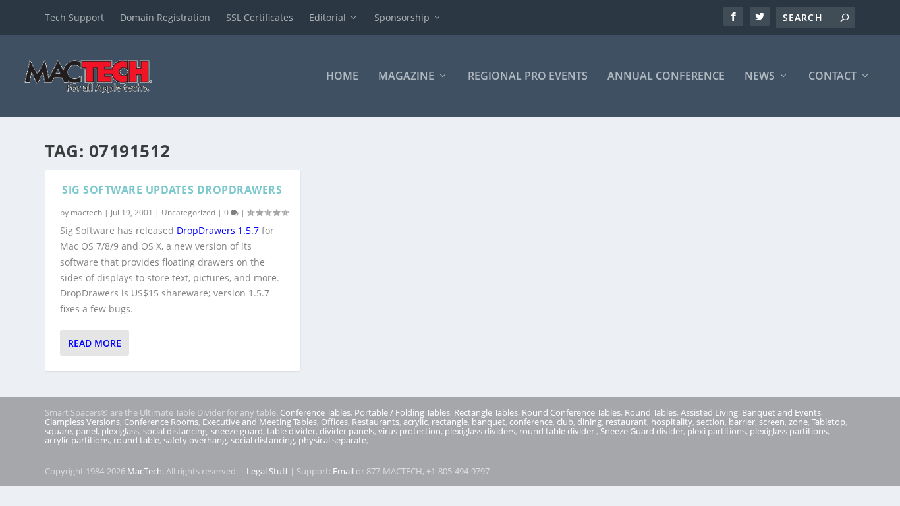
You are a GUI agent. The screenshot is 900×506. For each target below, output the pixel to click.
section (710, 422)
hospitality (671, 422)
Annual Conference (666, 76)
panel (87, 431)
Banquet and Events (781, 412)
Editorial (327, 17)
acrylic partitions (77, 440)
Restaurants (375, 422)
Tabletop (828, 422)
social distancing (175, 431)
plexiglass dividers (480, 431)
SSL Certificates (259, 17)
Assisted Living (709, 412)
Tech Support (74, 17)
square (58, 431)
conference (531, 422)
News (760, 76)
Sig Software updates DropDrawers (172, 190)
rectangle (450, 422)
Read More (94, 343)
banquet (488, 422)
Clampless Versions (82, 422)
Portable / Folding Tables (402, 412)
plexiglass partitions (789, 431)
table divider (291, 431)
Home (342, 76)
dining (589, 422)
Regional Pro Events (528, 76)
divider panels (347, 431)
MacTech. (145, 471)
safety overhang (195, 440)
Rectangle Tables (486, 412)
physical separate (332, 440)
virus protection (409, 431)
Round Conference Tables (571, 412)
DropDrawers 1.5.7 (218, 230)
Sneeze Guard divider (641, 431)
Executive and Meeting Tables (259, 422)
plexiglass (120, 431)
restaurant (626, 422)
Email (343, 471)
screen (772, 422)
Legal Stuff (267, 471)
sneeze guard (237, 431)
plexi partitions (716, 431)
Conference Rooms (161, 422)
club (565, 422)
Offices (334, 422)
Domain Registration (165, 17)
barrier (742, 422)
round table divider (557, 431)
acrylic (415, 422)
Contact (832, 76)
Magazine (406, 76)
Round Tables (651, 412)
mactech (86, 212)
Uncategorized (188, 212)
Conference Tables (315, 412)
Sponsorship (402, 17)
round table (136, 440)
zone (798, 422)
